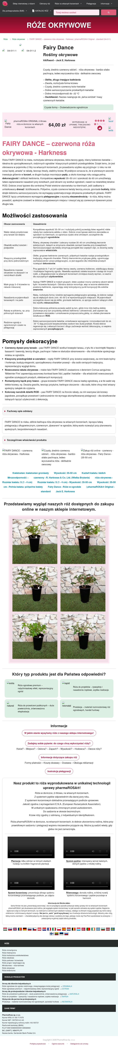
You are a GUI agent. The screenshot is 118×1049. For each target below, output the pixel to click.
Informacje (105, 3)
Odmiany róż (45, 3)
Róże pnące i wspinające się (13, 963)
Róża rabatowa (8, 957)
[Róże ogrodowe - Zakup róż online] (108, 12)
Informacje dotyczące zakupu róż (59, 757)
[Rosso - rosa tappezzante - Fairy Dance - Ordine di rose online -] (54, 929)
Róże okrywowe (18, 39)
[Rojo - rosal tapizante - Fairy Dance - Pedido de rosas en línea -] (64, 929)
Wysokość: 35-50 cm (65, 473)
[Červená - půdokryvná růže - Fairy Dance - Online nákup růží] (34, 929)
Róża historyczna (9, 952)
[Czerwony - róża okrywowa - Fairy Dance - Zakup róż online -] (59, 929)
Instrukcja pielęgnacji (59, 771)
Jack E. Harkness (65, 491)
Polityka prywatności (38, 1043)
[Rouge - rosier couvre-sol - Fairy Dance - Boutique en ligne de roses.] (49, 929)
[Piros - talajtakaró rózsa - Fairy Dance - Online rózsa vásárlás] (5, 929)
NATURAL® (74, 994)
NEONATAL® (67, 1001)
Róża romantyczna (9, 950)
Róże (5, 39)
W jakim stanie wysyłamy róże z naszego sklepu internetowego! (59, 733)
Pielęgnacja (91, 3)
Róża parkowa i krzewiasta (12, 960)
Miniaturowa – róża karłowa (13, 965)
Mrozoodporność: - (18, 477)
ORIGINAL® (67, 986)
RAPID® (65, 996)
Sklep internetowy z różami (24, 3)
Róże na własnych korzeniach (67, 3)
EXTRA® (65, 988)
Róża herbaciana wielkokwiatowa (15, 955)
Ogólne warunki (58, 1043)
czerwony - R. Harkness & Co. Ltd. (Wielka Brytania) (62, 477)
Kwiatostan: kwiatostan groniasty (31, 473)
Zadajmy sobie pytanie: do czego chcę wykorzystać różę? (59, 743)
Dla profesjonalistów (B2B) (13, 10)
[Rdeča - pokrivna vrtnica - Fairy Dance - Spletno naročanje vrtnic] (30, 929)
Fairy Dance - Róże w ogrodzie (64, 486)
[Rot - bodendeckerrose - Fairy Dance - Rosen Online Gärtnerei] (25, 929)
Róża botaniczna (8, 970)
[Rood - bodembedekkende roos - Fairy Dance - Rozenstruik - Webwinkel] (69, 929)
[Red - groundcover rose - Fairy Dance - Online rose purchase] (15, 929)
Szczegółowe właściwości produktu (27, 440)
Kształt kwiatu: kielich (94, 473)
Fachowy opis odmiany (19, 411)
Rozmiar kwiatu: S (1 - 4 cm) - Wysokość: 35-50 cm (64, 482)
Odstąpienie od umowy (79, 1043)
